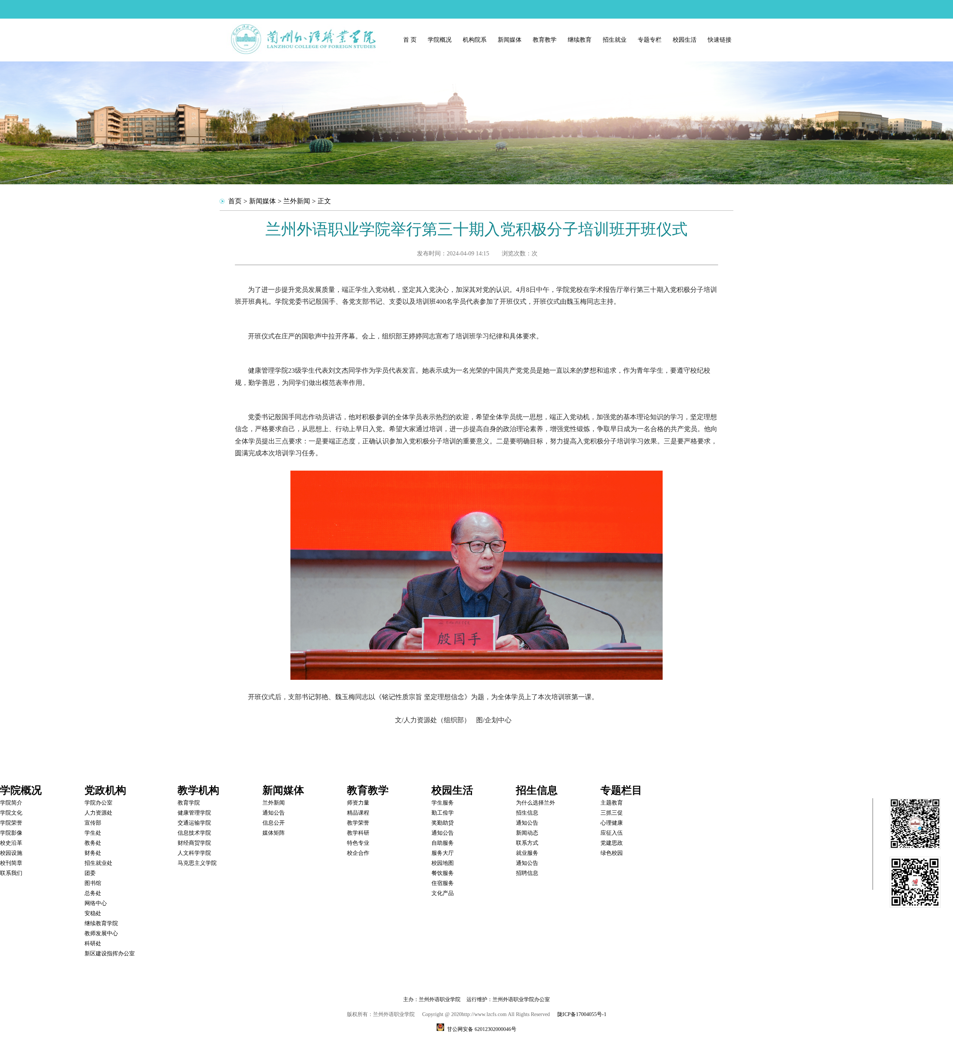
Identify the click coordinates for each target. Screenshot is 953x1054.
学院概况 (440, 39)
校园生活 (685, 39)
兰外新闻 (296, 201)
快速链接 (720, 39)
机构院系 (475, 39)
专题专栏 (650, 39)
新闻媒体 (510, 39)
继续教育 (580, 39)
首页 (235, 201)
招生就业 (615, 39)
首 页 (410, 39)
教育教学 (545, 39)
